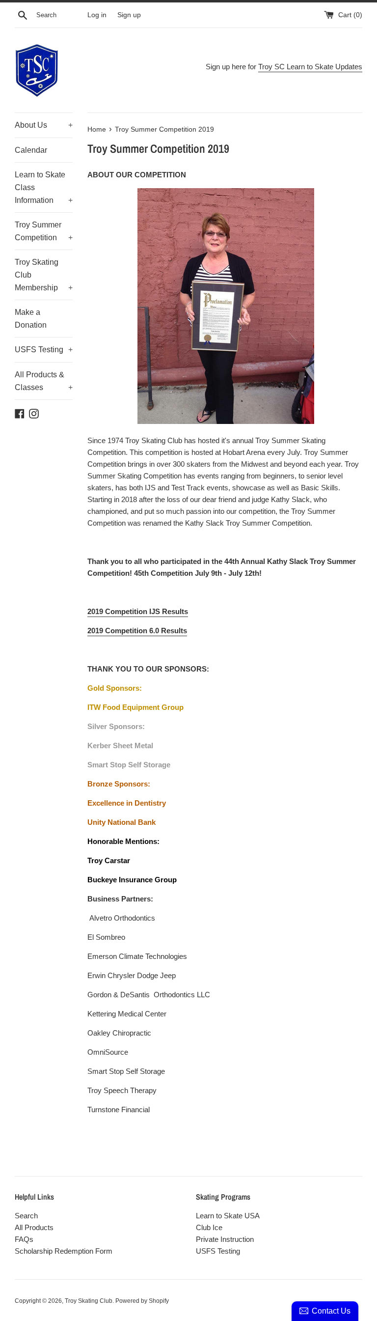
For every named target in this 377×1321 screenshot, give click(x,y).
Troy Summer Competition (44, 231)
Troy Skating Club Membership (44, 274)
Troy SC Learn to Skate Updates (310, 66)
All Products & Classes (44, 381)
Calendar (31, 150)
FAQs (24, 1239)
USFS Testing (44, 349)
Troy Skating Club (88, 1300)
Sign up (129, 15)
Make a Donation (31, 318)
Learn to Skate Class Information (44, 187)
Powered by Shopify (142, 1300)
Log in (97, 15)
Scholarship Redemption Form (63, 1251)
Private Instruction (225, 1239)
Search (26, 1215)
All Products (34, 1227)
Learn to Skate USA (228, 1215)
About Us (44, 125)
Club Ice (209, 1227)
